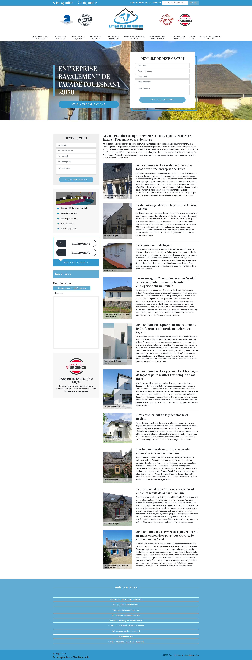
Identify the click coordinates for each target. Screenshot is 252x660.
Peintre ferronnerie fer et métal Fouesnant (126, 642)
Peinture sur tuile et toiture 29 (40, 38)
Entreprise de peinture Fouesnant (126, 631)
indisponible (64, 3)
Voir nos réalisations (88, 104)
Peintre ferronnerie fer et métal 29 (210, 38)
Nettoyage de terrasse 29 (114, 38)
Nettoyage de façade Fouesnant (126, 610)
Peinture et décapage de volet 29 (134, 38)
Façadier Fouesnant (126, 636)
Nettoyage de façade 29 (96, 38)
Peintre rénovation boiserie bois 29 (158, 38)
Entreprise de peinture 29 (179, 38)
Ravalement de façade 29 (78, 38)
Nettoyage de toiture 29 (60, 38)
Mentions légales (192, 655)
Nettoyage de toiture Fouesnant (126, 605)
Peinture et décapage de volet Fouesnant (126, 621)
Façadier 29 (193, 38)
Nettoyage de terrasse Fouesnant (126, 615)
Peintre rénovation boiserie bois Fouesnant (126, 626)
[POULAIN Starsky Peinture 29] (126, 20)
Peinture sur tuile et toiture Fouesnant (126, 599)
